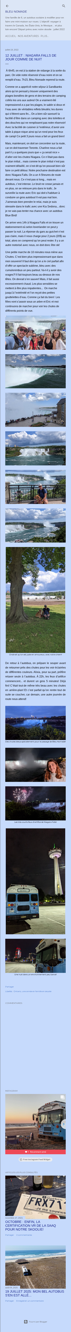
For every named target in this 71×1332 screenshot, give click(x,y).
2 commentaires (24, 1235)
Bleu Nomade (16, 11)
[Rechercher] (64, 5)
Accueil (10, 36)
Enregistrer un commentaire (30, 1301)
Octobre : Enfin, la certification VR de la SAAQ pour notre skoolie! (30, 1225)
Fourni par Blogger (38, 1321)
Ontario (17, 991)
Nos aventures (28, 36)
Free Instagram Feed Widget (36, 1159)
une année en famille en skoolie (36, 991)
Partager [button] (9, 986)
